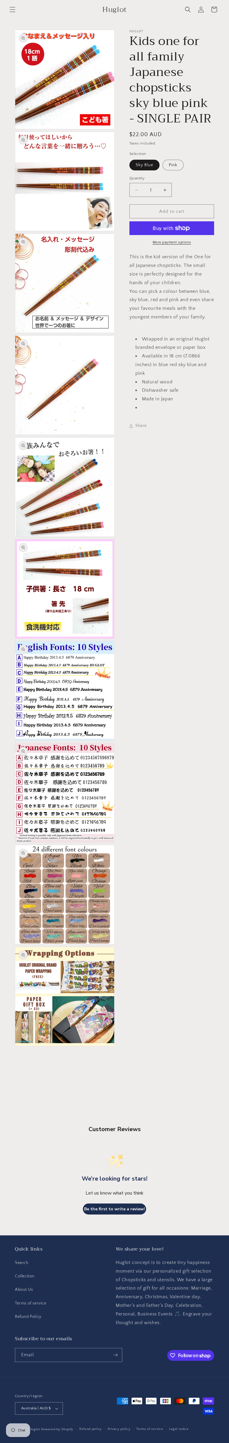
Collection (25, 1276)
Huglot (34, 1429)
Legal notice (178, 1429)
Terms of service (31, 1303)
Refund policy (90, 1429)
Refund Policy (28, 1316)
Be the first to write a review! (114, 1209)
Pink (173, 165)
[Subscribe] (115, 1355)
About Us (24, 1289)
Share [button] (141, 425)
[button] (12, 9)
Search (22, 1262)
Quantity (137, 178)
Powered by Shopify (57, 1429)
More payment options (172, 242)
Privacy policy (119, 1429)
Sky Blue (144, 165)
